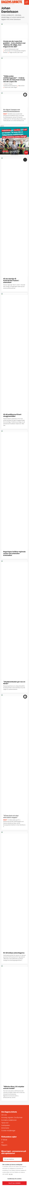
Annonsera (5, 1128)
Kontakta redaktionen (9, 1120)
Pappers (4, 1145)
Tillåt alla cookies (14, 1183)
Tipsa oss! (4, 1123)
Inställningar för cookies (14, 1178)
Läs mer (11, 1174)
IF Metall (4, 1140)
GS (2, 1142)
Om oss (4, 1115)
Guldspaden (5, 1125)
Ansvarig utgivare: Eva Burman (11, 1117)
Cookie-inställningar (8, 1131)
